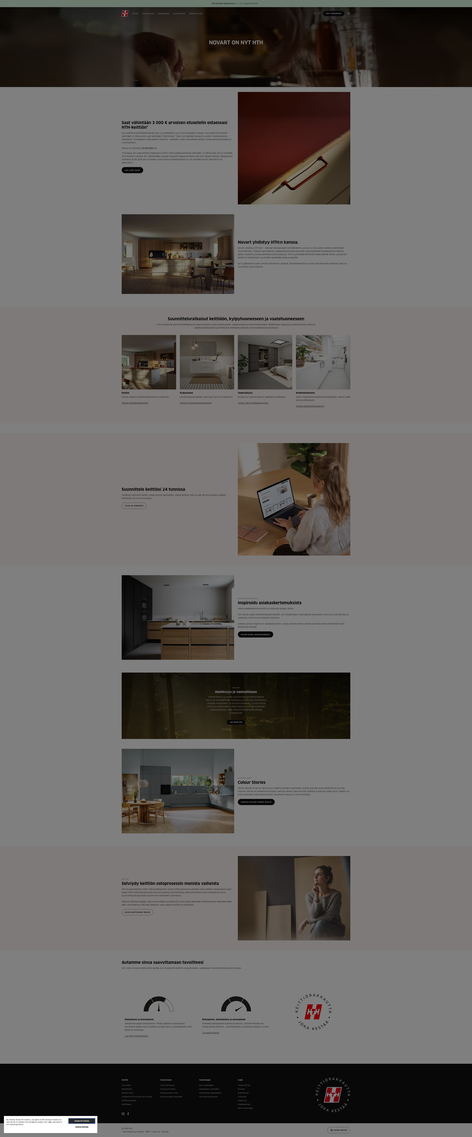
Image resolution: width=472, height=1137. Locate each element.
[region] (50, 1124)
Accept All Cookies (81, 1121)
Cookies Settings (81, 1127)
